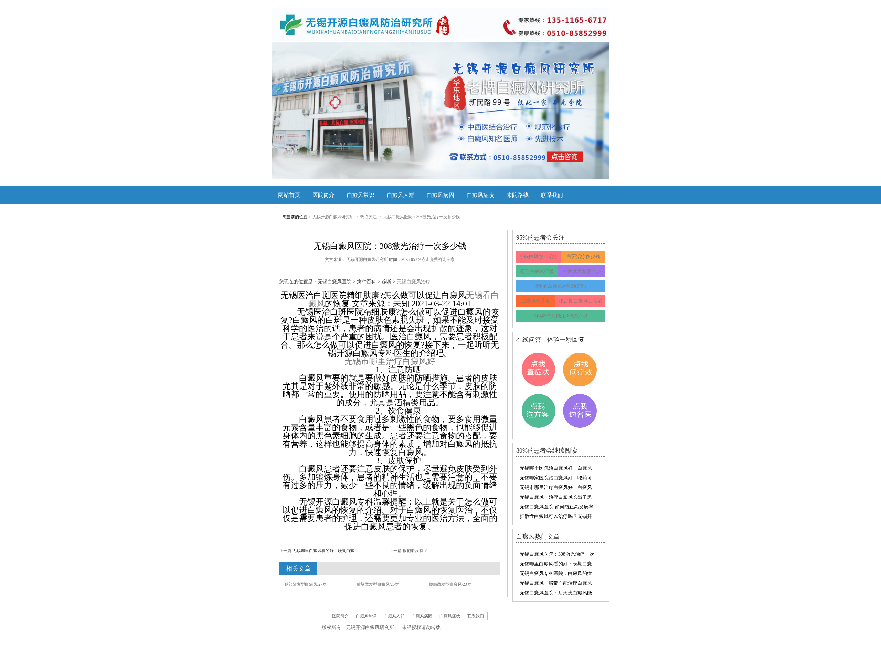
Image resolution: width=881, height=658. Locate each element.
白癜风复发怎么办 (581, 271)
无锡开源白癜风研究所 (333, 216)
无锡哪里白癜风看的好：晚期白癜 (323, 550)
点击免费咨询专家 (438, 259)
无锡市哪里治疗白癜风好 (389, 361)
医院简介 (323, 195)
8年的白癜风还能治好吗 (560, 286)
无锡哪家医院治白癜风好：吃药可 (556, 477)
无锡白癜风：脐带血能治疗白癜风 (556, 583)
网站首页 (289, 195)
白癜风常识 (360, 195)
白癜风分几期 (535, 301)
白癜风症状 (480, 195)
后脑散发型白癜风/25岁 (378, 584)
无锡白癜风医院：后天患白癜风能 (556, 592)
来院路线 (518, 195)
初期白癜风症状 (537, 271)
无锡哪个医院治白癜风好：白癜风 (556, 468)
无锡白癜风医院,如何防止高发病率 (556, 506)
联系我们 (552, 195)
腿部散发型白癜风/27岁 (305, 584)
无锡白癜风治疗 (414, 281)
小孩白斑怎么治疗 (538, 256)
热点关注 (369, 216)
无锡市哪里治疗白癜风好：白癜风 (556, 487)
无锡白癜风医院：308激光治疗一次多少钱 (421, 216)
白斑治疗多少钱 (583, 256)
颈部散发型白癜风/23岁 (450, 584)
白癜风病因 (440, 195)
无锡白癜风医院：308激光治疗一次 (557, 554)
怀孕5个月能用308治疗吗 (560, 315)
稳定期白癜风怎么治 (580, 301)
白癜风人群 (400, 195)
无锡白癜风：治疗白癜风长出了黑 (556, 497)
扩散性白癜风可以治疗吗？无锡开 (556, 516)
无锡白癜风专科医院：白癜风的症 (556, 573)
